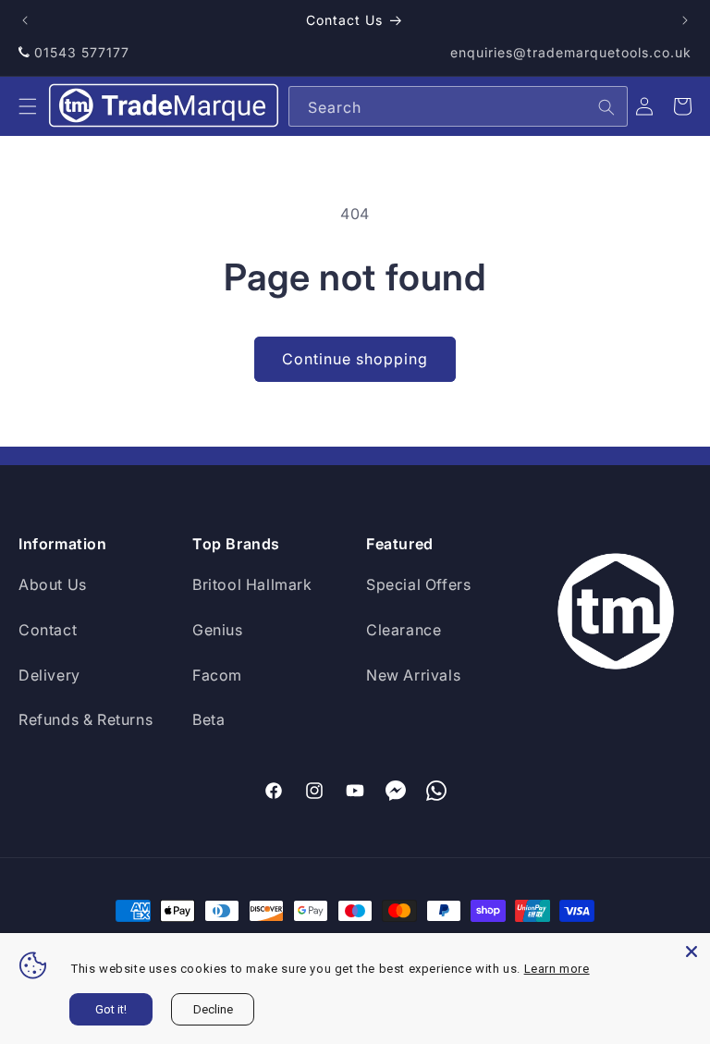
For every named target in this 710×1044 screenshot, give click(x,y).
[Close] (691, 951)
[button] (27, 106)
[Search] (606, 107)
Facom (217, 675)
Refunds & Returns (85, 719)
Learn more (557, 969)
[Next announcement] (685, 20)
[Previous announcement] (25, 20)
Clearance (403, 629)
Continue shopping (355, 359)
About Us (52, 584)
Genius (217, 629)
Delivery (49, 675)
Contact (47, 629)
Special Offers (418, 584)
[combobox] (458, 106)
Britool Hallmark (252, 584)
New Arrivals (413, 675)
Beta (208, 719)
